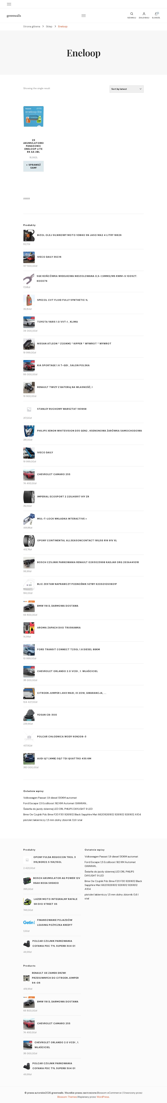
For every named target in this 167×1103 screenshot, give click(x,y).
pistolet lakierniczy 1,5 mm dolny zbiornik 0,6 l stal (52, 820)
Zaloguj (144, 17)
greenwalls (14, 15)
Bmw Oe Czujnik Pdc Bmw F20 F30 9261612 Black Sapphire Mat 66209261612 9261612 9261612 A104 (82, 814)
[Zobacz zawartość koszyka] (156, 14)
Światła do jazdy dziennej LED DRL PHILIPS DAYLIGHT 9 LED (58, 809)
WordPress (103, 1097)
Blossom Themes (67, 1097)
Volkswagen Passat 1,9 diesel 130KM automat (50, 797)
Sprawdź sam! (35, 166)
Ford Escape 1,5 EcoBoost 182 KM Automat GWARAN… (55, 803)
